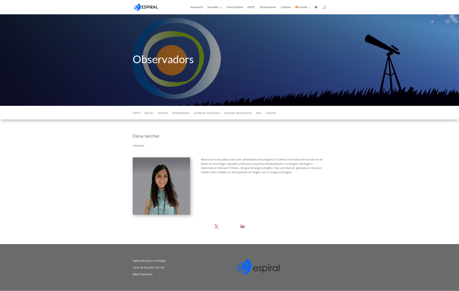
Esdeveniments (181, 113)
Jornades (213, 7)
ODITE (251, 7)
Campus (286, 7)
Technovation (267, 7)
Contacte (271, 113)
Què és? (149, 113)
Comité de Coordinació (207, 113)
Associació (196, 7)
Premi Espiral (235, 7)
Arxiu (259, 113)
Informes (163, 113)
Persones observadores (238, 113)
